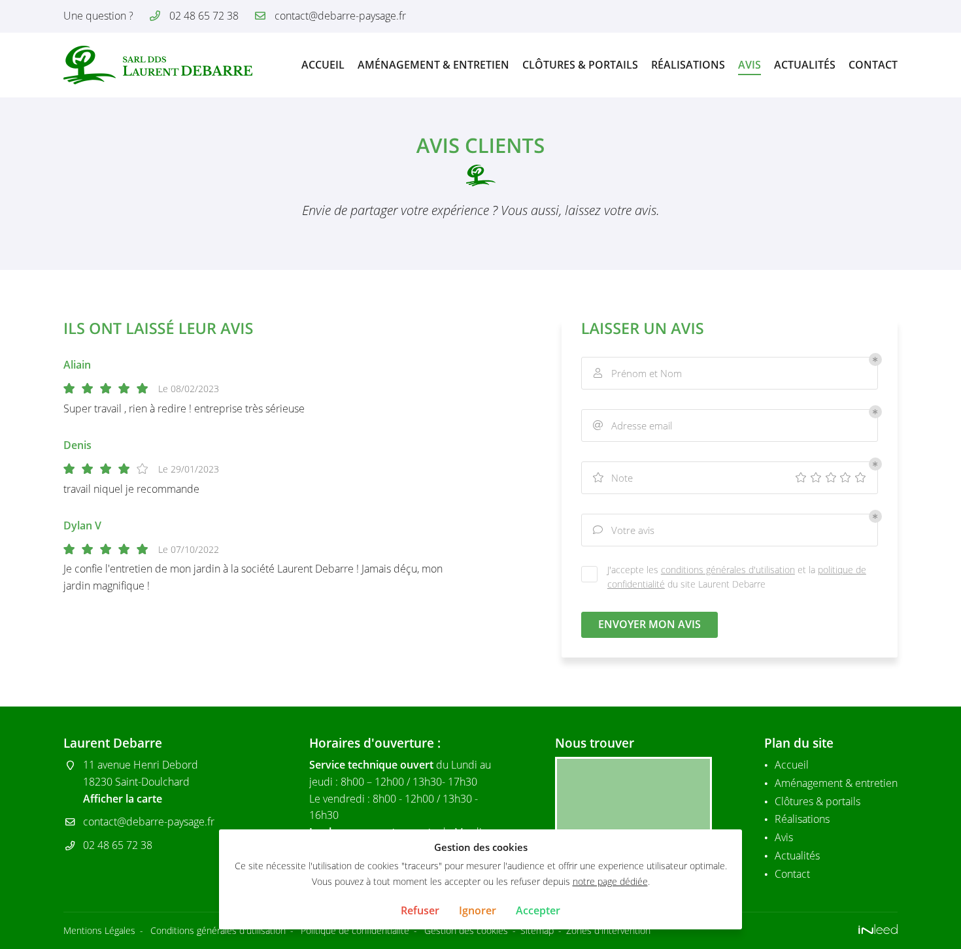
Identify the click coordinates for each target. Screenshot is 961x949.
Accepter (538, 910)
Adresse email (632, 425)
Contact (873, 65)
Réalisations (688, 65)
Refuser (420, 910)
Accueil (323, 65)
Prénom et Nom (638, 373)
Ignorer (477, 910)
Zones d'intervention (608, 930)
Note (612, 477)
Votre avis (623, 530)
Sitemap (537, 930)
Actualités (804, 65)
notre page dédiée (610, 881)
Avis (749, 65)
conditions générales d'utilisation (728, 569)
